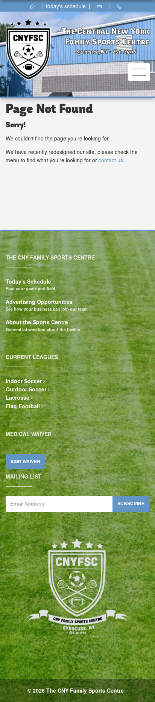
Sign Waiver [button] (25, 461)
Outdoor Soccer (26, 389)
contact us (111, 160)
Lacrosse (17, 397)
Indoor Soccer (24, 381)
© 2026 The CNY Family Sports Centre (75, 690)
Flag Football (23, 406)
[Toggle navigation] (139, 72)
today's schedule (66, 6)
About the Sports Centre (37, 322)
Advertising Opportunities (39, 301)
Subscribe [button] (130, 503)
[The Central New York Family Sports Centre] (35, 6)
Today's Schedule (28, 281)
